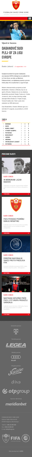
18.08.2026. (7, 233)
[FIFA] (16, 438)
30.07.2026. (7, 273)
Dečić (7, 126)
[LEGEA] (16, 344)
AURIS (21, 451)
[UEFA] (26, 438)
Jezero (7, 137)
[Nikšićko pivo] (16, 371)
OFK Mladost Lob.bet (12, 141)
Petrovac (8, 133)
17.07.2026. (7, 314)
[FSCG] (6, 438)
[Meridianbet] (16, 404)
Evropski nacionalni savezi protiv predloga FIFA (14, 260)
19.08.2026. (7, 194)
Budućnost (9, 135)
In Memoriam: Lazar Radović (12, 181)
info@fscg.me (10, 429)
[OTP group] (16, 391)
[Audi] (16, 358)
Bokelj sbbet (9, 128)
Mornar (8, 124)
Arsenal (8, 139)
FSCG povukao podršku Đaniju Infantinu (14, 220)
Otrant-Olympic (10, 130)
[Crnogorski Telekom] (16, 331)
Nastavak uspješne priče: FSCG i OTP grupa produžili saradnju (16, 300)
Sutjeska (8, 144)
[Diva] (16, 382)
